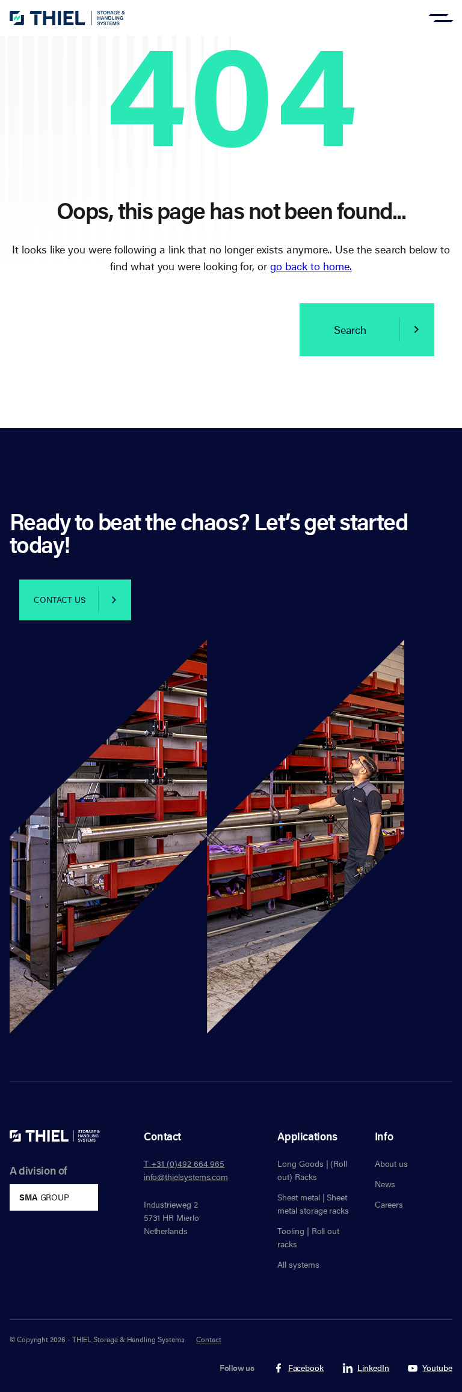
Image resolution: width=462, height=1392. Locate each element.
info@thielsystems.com (186, 1176)
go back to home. (311, 266)
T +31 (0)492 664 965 (184, 1163)
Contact (208, 1339)
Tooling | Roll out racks (308, 1237)
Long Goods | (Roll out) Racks (312, 1170)
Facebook (306, 1368)
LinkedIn (373, 1368)
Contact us (59, 599)
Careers (389, 1204)
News (385, 1184)
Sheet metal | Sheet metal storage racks (313, 1203)
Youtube (437, 1368)
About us (391, 1163)
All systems (298, 1264)
